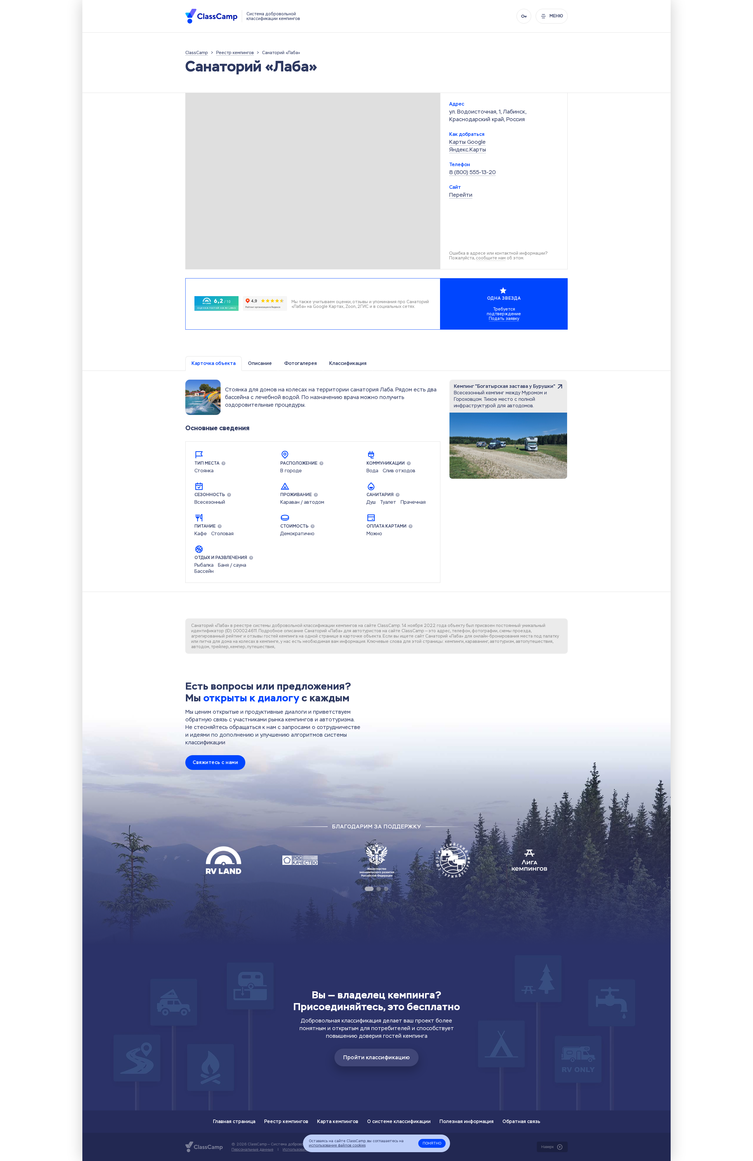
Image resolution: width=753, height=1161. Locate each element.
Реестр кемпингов (286, 1121)
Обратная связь (521, 1121)
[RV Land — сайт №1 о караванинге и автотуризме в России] (223, 860)
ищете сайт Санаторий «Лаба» (431, 636)
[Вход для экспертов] (524, 16)
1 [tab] (369, 889)
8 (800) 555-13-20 (472, 172)
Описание (260, 363)
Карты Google (467, 142)
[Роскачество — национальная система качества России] (300, 860)
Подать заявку (504, 318)
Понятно (432, 1143)
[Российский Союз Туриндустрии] (453, 860)
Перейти (460, 194)
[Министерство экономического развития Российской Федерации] (376, 860)
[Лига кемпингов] (529, 860)
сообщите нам (491, 258)
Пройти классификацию (376, 1057)
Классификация (347, 363)
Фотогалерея (300, 363)
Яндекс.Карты (467, 149)
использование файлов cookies (337, 1145)
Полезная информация (466, 1121)
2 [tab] (378, 889)
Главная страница (234, 1121)
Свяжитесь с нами (215, 762)
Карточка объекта (213, 363)
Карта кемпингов (337, 1121)
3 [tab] (386, 889)
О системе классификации (399, 1121)
